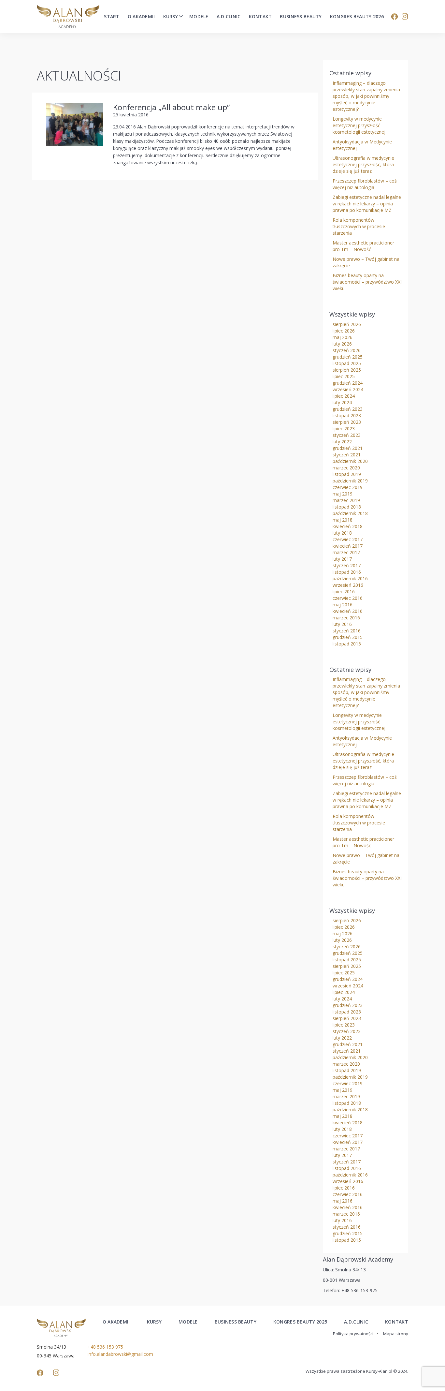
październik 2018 (350, 513)
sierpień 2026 (347, 324)
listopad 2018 (347, 507)
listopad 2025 (347, 363)
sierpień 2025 (347, 370)
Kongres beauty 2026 (357, 16)
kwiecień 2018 (348, 526)
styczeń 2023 (347, 435)
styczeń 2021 (347, 454)
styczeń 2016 (347, 631)
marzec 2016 (346, 617)
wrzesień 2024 (348, 389)
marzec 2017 (346, 552)
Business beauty (301, 16)
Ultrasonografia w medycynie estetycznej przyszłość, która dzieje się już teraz (363, 164)
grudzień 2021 (348, 448)
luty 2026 (342, 344)
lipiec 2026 (344, 331)
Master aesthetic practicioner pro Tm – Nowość (363, 246)
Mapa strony (395, 1334)
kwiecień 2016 (348, 611)
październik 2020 (350, 461)
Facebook (394, 16)
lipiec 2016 (344, 591)
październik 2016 (350, 578)
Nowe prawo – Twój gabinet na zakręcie (366, 262)
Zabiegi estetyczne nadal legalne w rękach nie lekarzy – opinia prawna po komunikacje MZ (367, 203)
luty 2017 (342, 559)
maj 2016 (342, 604)
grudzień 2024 (348, 383)
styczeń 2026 (347, 350)
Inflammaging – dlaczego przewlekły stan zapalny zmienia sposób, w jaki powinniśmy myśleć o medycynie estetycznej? (366, 96)
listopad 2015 (347, 644)
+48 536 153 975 (105, 1347)
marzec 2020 (346, 468)
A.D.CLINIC (356, 1322)
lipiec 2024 (344, 396)
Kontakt (260, 16)
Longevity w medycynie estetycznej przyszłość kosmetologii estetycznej (359, 125)
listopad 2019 (347, 474)
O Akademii (141, 16)
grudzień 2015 (348, 637)
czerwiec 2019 (348, 487)
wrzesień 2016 (348, 585)
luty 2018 (342, 533)
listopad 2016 (347, 572)
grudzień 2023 (348, 409)
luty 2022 (342, 441)
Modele (198, 16)
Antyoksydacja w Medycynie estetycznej (362, 145)
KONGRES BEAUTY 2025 (300, 1322)
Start (111, 16)
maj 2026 (342, 337)
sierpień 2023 (347, 422)
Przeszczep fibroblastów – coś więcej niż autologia (365, 184)
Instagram (405, 16)
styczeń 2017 (347, 565)
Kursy (170, 16)
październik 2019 (350, 481)
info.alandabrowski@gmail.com (120, 1354)
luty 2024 (342, 402)
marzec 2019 (346, 500)
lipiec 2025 (344, 376)
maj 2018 (342, 520)
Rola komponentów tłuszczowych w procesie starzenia (359, 226)
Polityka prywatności (353, 1334)
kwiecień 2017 (348, 546)
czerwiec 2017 (348, 539)
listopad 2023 (347, 415)
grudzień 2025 (348, 357)
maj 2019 (342, 494)
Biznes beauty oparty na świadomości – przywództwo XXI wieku (367, 281)
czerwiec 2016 (348, 598)
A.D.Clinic (229, 16)
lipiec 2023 (344, 428)
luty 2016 (342, 624)
